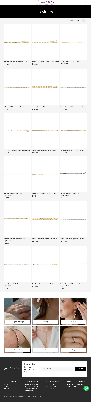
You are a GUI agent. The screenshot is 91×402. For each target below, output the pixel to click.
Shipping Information (32, 384)
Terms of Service (52, 386)
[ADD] (27, 57)
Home (6, 384)
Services (6, 388)
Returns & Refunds (31, 386)
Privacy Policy (51, 384)
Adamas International (17, 397)
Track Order (71, 386)
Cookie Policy (50, 388)
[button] (78, 21)
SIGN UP (80, 369)
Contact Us (29, 390)
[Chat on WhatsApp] (86, 388)
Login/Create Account (75, 384)
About (6, 386)
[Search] (6, 3)
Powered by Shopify (34, 397)
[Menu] (2, 3)
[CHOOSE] (84, 57)
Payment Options (31, 388)
